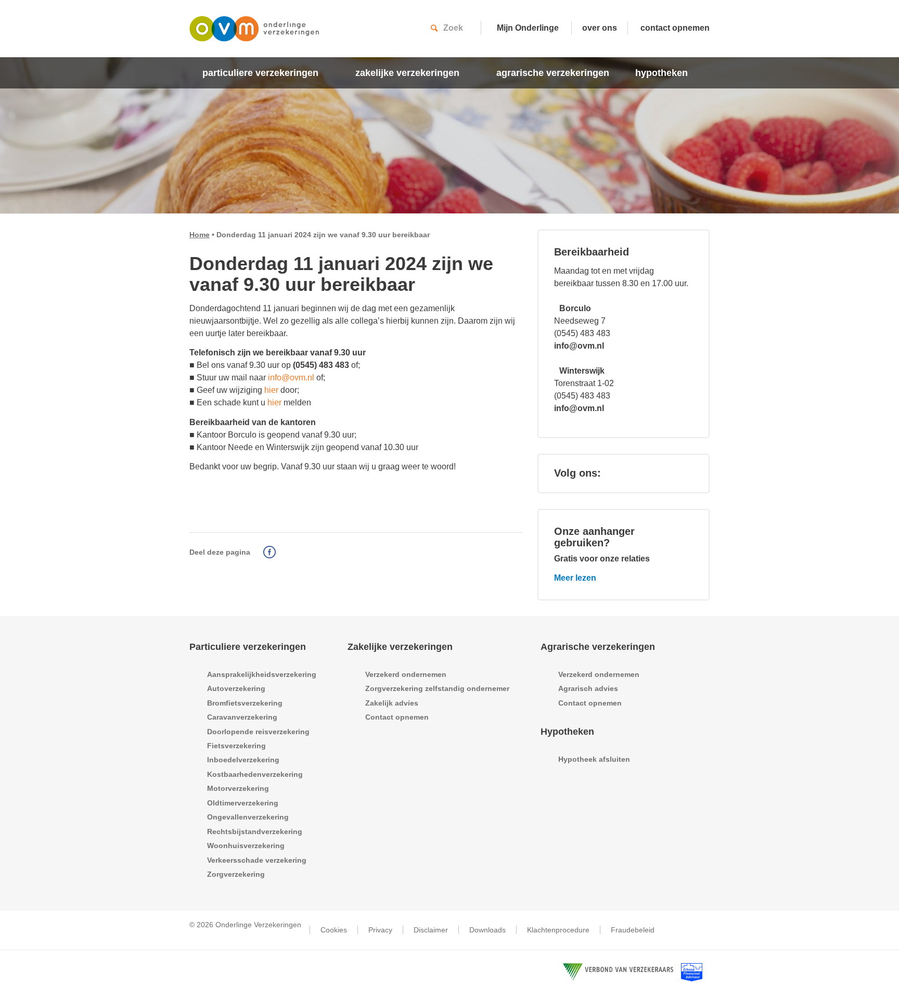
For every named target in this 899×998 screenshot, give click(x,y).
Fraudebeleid (632, 930)
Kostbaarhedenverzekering (255, 774)
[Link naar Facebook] (622, 473)
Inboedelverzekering (243, 760)
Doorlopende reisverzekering (258, 731)
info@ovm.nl (291, 377)
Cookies (333, 930)
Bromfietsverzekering (244, 703)
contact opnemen (675, 27)
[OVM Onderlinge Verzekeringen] (254, 33)
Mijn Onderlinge (528, 27)
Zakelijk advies (391, 703)
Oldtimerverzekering (242, 803)
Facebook (269, 552)
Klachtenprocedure (558, 930)
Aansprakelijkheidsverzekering (261, 674)
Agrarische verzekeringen (598, 647)
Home (199, 235)
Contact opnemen (397, 717)
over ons (599, 27)
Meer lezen (575, 577)
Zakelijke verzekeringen (400, 647)
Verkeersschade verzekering (256, 860)
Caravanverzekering (242, 717)
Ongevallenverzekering (248, 817)
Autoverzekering (236, 688)
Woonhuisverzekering (246, 845)
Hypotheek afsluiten (594, 759)
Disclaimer (431, 930)
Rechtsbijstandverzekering (254, 831)
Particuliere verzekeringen (247, 647)
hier (271, 390)
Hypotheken (567, 731)
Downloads (487, 930)
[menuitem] (265, 72)
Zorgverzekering (236, 874)
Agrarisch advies (588, 688)
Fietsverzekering (236, 745)
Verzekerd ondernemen (405, 674)
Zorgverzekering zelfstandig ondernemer (437, 688)
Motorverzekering (238, 788)
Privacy (380, 930)
